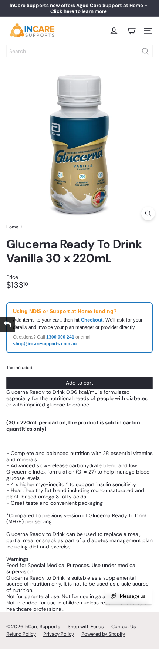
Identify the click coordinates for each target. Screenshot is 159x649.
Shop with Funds (86, 626)
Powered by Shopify (103, 634)
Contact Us (123, 626)
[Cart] (130, 31)
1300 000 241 (60, 337)
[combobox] (79, 51)
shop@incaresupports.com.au (45, 343)
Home (12, 227)
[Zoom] (148, 213)
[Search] (145, 51)
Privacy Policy (58, 634)
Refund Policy (21, 634)
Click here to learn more (78, 11)
